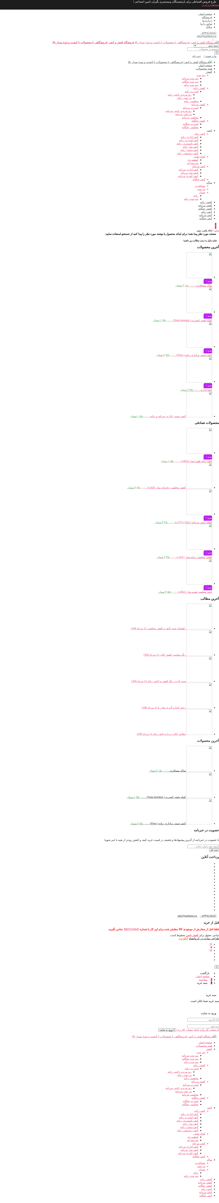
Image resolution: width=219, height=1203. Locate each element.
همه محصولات (204, 68)
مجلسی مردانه (190, 117)
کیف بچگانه (198, 179)
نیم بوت (201, 75)
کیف (209, 130)
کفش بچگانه (198, 120)
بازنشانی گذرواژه (209, 1029)
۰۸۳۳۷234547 (208, 33)
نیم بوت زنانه (191, 84)
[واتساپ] (211, 944)
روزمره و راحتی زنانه (180, 94)
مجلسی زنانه (191, 101)
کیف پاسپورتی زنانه (187, 143)
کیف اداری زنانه (189, 137)
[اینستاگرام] (211, 950)
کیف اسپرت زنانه (188, 140)
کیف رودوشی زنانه (187, 153)
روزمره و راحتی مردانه (179, 111)
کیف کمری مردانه (188, 176)
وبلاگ (209, 27)
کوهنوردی (192, 159)
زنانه (195, 195)
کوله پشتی (199, 156)
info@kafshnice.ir (207, 36)
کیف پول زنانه (190, 146)
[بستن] (218, 991)
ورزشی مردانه (183, 114)
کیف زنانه (199, 133)
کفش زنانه (199, 88)
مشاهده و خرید (210, 4)
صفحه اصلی (205, 14)
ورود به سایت (166, 1030)
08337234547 (131, 929)
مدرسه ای (192, 163)
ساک (209, 182)
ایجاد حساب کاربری (188, 1029)
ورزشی (201, 189)
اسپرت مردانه (190, 107)
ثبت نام (214, 850)
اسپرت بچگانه (190, 124)
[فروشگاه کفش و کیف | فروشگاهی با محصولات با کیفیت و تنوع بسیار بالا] (170, 62)
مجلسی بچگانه (190, 127)
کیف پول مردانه (189, 172)
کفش (208, 71)
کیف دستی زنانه (189, 150)
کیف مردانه (198, 166)
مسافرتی (200, 185)
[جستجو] (217, 53)
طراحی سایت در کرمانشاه (204, 938)
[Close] (217, 967)
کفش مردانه (198, 104)
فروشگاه (207, 17)
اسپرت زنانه (191, 91)
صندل (202, 192)
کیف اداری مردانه (188, 169)
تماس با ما (206, 23)
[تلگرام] (211, 947)
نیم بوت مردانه (190, 78)
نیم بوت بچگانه (190, 81)
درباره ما (207, 20)
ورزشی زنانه (184, 97)
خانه (216, 230)
